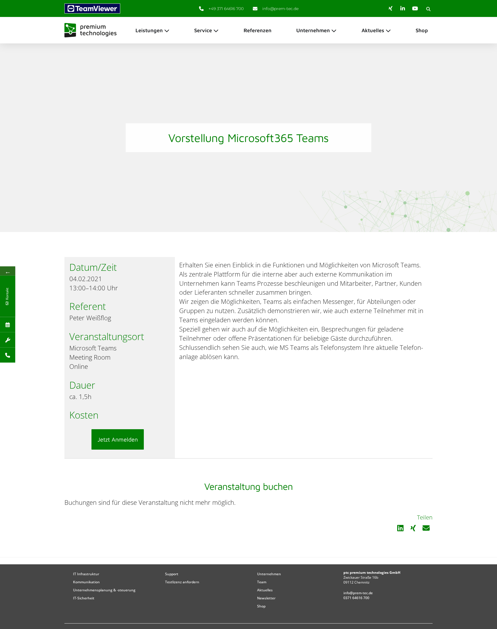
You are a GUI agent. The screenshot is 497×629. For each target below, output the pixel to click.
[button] (428, 9)
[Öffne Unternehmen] (334, 30)
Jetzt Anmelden (118, 439)
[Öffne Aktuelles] (388, 30)
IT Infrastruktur (86, 574)
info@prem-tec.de (358, 592)
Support (171, 574)
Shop (261, 606)
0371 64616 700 (356, 597)
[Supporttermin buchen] (7, 340)
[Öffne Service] (216, 30)
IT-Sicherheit (83, 598)
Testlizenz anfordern (182, 582)
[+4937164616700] (7, 355)
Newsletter (266, 598)
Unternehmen (269, 574)
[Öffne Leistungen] (166, 30)
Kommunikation (86, 582)
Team (261, 582)
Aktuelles (265, 590)
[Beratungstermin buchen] (7, 324)
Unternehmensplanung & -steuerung (104, 590)
